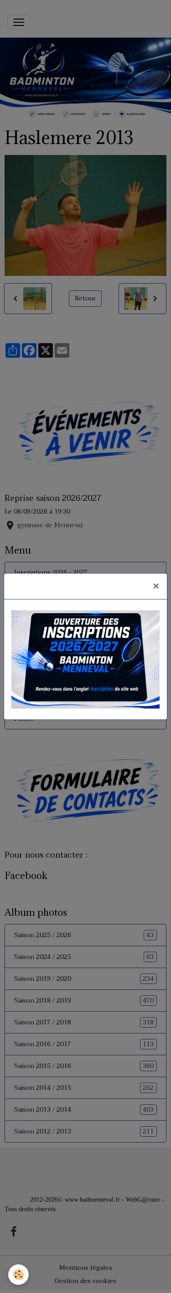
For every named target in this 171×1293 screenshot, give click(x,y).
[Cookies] (18, 1274)
